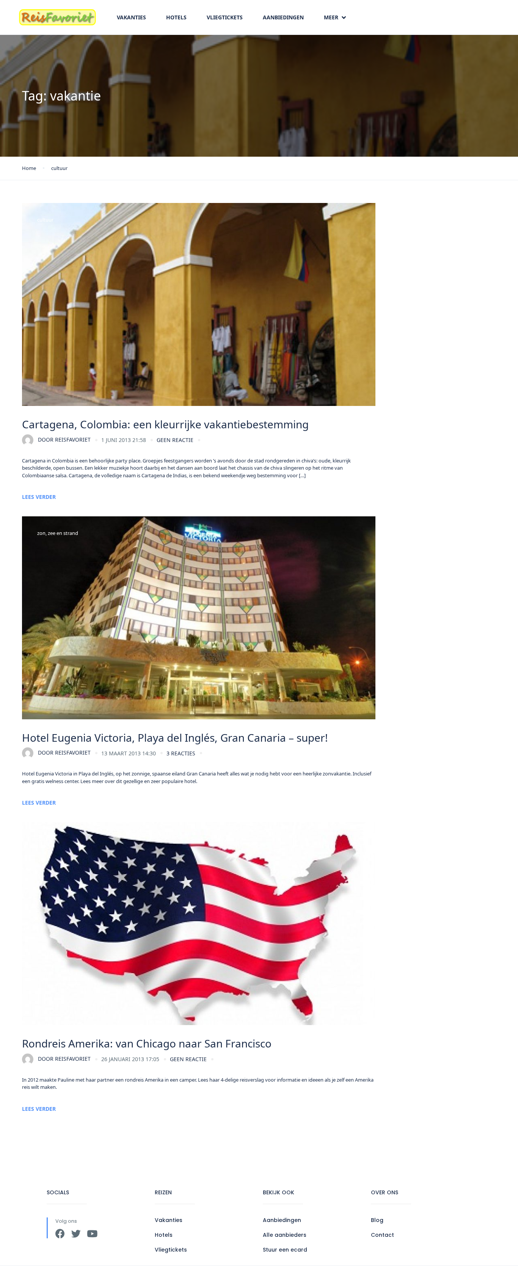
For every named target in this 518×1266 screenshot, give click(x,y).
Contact (382, 1235)
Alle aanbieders (284, 1235)
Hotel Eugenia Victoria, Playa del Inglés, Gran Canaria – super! (175, 737)
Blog (377, 1220)
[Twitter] (76, 1233)
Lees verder (39, 496)
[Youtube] (92, 1233)
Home (29, 168)
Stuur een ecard (285, 1249)
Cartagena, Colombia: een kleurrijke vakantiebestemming (165, 424)
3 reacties (180, 753)
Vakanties (131, 17)
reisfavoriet (64, 439)
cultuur (59, 168)
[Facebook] (60, 1233)
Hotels (176, 17)
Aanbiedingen (283, 17)
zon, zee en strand (57, 533)
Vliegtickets (225, 17)
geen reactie (175, 439)
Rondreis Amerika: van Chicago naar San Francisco (147, 1043)
